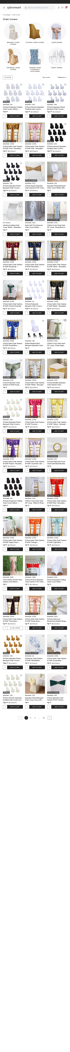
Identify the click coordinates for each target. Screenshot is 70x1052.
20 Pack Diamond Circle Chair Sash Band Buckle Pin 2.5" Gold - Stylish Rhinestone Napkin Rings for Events (56, 463)
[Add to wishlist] (21, 85)
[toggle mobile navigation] (4, 8)
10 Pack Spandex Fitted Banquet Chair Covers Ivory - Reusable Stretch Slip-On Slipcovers (12, 423)
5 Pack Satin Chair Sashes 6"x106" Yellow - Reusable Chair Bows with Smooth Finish (56, 423)
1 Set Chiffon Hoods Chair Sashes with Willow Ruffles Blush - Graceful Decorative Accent (12, 581)
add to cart (15, 116)
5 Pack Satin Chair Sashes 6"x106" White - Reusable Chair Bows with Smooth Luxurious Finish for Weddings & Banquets (34, 384)
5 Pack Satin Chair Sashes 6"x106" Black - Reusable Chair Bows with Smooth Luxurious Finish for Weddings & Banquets (56, 305)
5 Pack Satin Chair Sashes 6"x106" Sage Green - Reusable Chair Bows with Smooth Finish (13, 541)
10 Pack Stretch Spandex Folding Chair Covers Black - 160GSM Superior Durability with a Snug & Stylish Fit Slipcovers (56, 148)
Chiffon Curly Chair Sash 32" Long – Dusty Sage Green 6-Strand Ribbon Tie (56, 345)
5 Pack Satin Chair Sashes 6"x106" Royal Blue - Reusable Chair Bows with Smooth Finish (13, 345)
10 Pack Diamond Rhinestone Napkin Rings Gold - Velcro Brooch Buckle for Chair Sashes (56, 620)
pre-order (16, 628)
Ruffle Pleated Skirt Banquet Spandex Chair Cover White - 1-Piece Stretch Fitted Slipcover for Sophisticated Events (34, 345)
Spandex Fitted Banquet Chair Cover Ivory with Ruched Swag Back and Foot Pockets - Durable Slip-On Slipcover (34, 699)
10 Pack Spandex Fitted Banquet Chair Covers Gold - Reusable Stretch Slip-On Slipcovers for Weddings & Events (12, 660)
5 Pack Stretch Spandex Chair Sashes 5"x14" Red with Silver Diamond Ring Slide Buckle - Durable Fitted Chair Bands (34, 581)
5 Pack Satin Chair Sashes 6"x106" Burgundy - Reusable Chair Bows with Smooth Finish (13, 266)
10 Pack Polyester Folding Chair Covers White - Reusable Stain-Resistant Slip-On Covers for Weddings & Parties (12, 108)
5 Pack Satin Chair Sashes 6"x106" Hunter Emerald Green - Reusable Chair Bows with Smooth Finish (12, 305)
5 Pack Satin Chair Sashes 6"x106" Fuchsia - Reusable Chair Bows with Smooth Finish (35, 423)
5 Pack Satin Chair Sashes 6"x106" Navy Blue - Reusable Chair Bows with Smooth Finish (35, 266)
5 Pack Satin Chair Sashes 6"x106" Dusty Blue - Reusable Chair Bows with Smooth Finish (57, 660)
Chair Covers (16, 15)
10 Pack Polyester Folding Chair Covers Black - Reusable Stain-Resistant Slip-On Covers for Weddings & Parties (12, 502)
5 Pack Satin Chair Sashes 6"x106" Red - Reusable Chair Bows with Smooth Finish (56, 502)
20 (44, 718)
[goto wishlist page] (62, 8)
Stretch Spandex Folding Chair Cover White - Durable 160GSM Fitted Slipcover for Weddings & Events (56, 581)
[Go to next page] (49, 718)
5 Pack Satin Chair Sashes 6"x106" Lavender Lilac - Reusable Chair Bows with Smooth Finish (35, 463)
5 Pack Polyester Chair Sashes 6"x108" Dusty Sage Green (11, 384)
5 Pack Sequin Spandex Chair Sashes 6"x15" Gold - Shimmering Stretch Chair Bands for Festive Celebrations (35, 187)
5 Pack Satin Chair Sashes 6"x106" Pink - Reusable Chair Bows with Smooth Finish (34, 148)
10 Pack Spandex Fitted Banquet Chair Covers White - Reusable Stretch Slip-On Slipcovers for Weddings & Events (56, 108)
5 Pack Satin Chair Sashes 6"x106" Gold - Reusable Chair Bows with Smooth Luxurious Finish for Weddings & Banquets (12, 148)
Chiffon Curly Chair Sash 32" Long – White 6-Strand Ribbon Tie (35, 502)
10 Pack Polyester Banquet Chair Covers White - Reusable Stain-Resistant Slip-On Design (34, 305)
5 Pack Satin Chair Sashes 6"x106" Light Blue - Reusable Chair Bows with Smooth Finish (57, 541)
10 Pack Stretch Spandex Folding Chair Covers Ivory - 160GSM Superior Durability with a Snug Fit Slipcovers (13, 699)
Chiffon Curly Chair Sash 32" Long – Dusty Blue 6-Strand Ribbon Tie (56, 226)
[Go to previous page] (20, 718)
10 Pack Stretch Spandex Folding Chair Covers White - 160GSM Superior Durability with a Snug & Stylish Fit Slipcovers (34, 108)
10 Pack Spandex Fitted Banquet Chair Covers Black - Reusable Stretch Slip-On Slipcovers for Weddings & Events (12, 187)
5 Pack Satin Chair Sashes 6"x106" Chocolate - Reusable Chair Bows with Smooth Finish (13, 620)
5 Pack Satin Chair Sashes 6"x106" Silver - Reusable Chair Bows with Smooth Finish (56, 266)
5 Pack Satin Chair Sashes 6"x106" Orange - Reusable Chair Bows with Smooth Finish (35, 541)
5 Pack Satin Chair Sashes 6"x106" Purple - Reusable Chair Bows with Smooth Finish (12, 463)
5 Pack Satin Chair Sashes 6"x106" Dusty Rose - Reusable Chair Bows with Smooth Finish (35, 620)
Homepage (6, 15)
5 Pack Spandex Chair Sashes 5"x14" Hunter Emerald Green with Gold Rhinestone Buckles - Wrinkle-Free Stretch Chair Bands (56, 699)
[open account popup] (59, 8)
